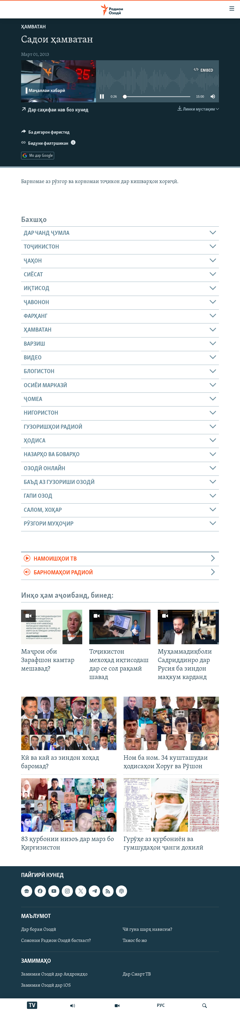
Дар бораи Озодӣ (38, 929)
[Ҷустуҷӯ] (204, 1005)
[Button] (45, 133)
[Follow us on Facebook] (40, 891)
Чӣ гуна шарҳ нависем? (147, 929)
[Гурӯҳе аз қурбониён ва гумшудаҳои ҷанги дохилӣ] (171, 805)
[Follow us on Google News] (26, 891)
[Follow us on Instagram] (67, 891)
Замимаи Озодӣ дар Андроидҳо (54, 974)
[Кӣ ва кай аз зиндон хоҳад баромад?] (68, 723)
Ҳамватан (33, 27)
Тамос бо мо (135, 940)
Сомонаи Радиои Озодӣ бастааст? (56, 940)
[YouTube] (117, 1005)
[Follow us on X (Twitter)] (80, 891)
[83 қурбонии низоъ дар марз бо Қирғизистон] (68, 805)
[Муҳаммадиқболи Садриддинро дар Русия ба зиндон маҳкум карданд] (188, 627)
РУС (161, 1005)
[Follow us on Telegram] (94, 891)
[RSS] (108, 891)
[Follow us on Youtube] (53, 891)
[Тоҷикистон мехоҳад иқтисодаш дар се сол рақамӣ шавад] (119, 627)
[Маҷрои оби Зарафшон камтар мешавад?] (51, 627)
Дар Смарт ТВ (137, 974)
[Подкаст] (121, 891)
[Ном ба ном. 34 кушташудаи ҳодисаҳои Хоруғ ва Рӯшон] (171, 723)
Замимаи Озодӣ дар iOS (46, 985)
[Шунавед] (72, 1005)
